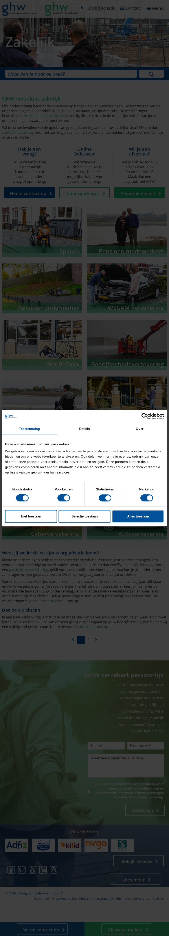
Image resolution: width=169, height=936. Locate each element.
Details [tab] (84, 429)
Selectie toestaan (85, 516)
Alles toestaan (138, 516)
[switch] (63, 497)
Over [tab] (139, 429)
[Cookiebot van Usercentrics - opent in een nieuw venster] (144, 416)
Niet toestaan (31, 516)
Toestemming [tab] (29, 429)
